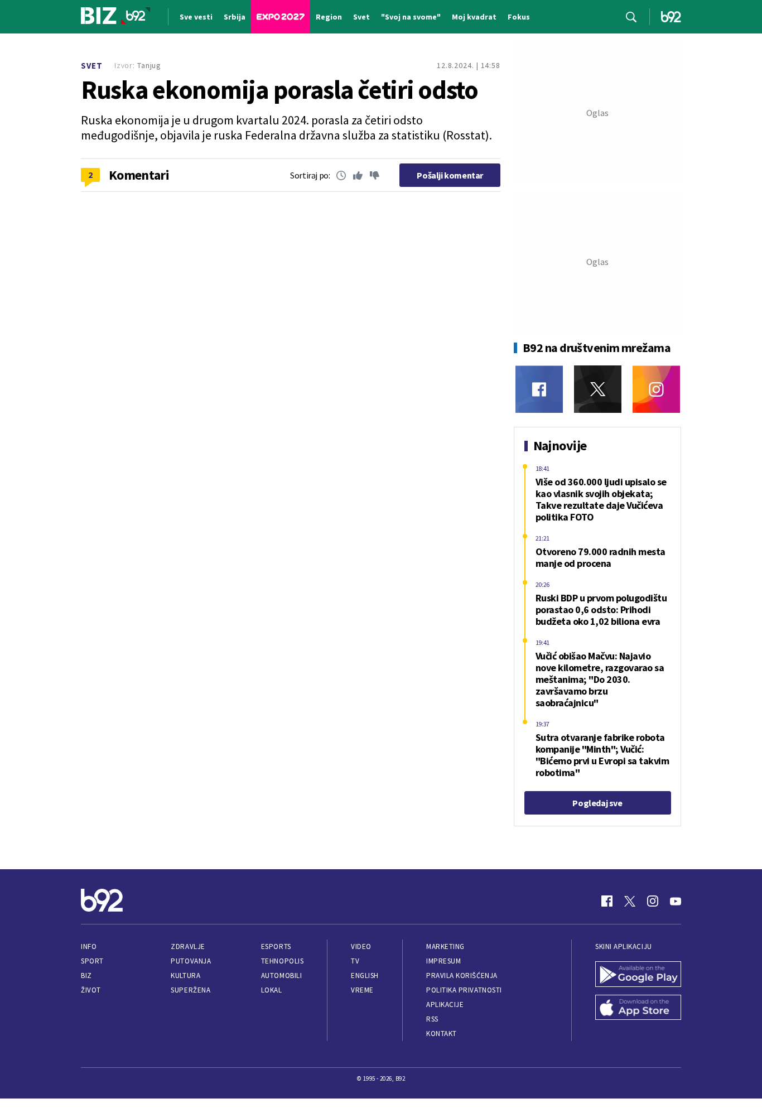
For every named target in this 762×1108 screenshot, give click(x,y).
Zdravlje (188, 946)
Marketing (445, 946)
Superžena (190, 990)
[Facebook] (539, 389)
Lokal (271, 990)
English (365, 975)
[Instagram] (656, 389)
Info (89, 946)
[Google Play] (638, 975)
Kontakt (441, 1033)
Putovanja (191, 961)
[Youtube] (675, 901)
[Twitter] (597, 389)
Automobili (281, 975)
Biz (86, 975)
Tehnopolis (282, 961)
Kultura (185, 975)
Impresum (443, 961)
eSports (276, 946)
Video (361, 946)
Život (91, 990)
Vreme (362, 990)
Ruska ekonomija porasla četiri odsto (279, 90)
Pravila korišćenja (462, 975)
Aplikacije (445, 1004)
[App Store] (638, 1009)
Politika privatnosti (464, 990)
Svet (92, 65)
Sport (92, 961)
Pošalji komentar (450, 175)
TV (355, 961)
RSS (432, 1019)
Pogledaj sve (597, 802)
